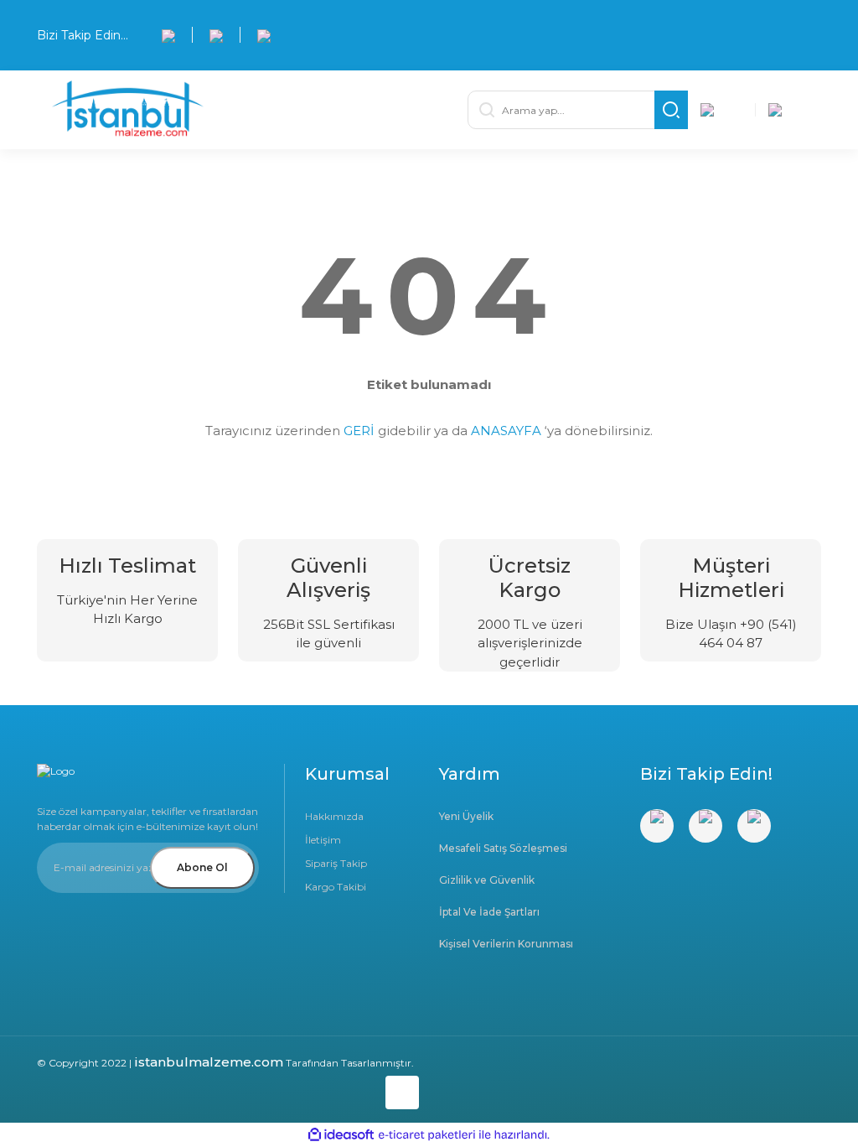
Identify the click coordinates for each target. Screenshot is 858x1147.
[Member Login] (722, 110)
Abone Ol (202, 867)
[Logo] (235, 109)
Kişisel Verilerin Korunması (506, 943)
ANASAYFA (506, 431)
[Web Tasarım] (228, 1089)
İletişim (323, 839)
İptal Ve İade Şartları (489, 912)
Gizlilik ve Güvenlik (487, 880)
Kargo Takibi (335, 886)
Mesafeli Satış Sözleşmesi (503, 848)
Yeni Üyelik (466, 816)
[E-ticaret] (427, 1134)
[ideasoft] (341, 1135)
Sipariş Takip (336, 863)
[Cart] (789, 110)
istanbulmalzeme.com (208, 1062)
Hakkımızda (334, 816)
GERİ (359, 431)
